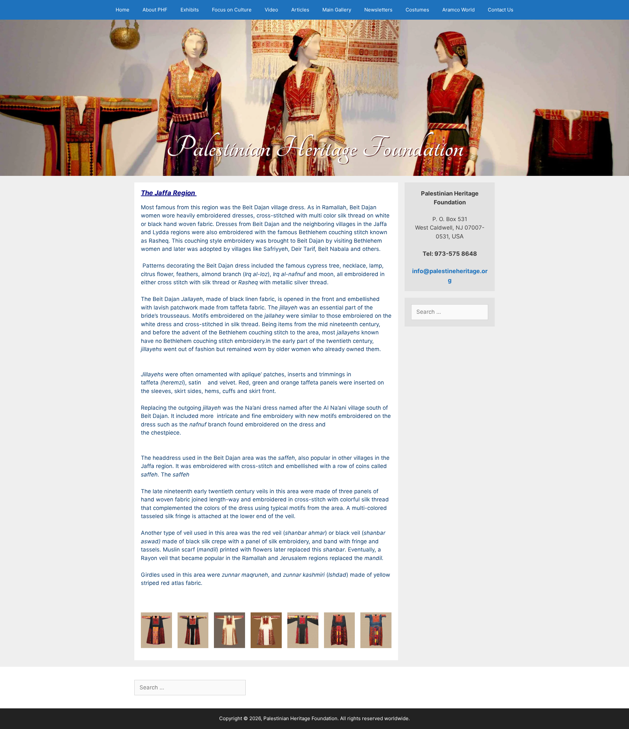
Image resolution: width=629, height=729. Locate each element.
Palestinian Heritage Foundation (314, 148)
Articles (300, 10)
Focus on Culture (232, 10)
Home (122, 10)
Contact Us (500, 10)
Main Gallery (336, 10)
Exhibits (190, 10)
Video (271, 10)
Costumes (417, 10)
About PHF (155, 10)
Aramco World (458, 10)
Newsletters (378, 10)
